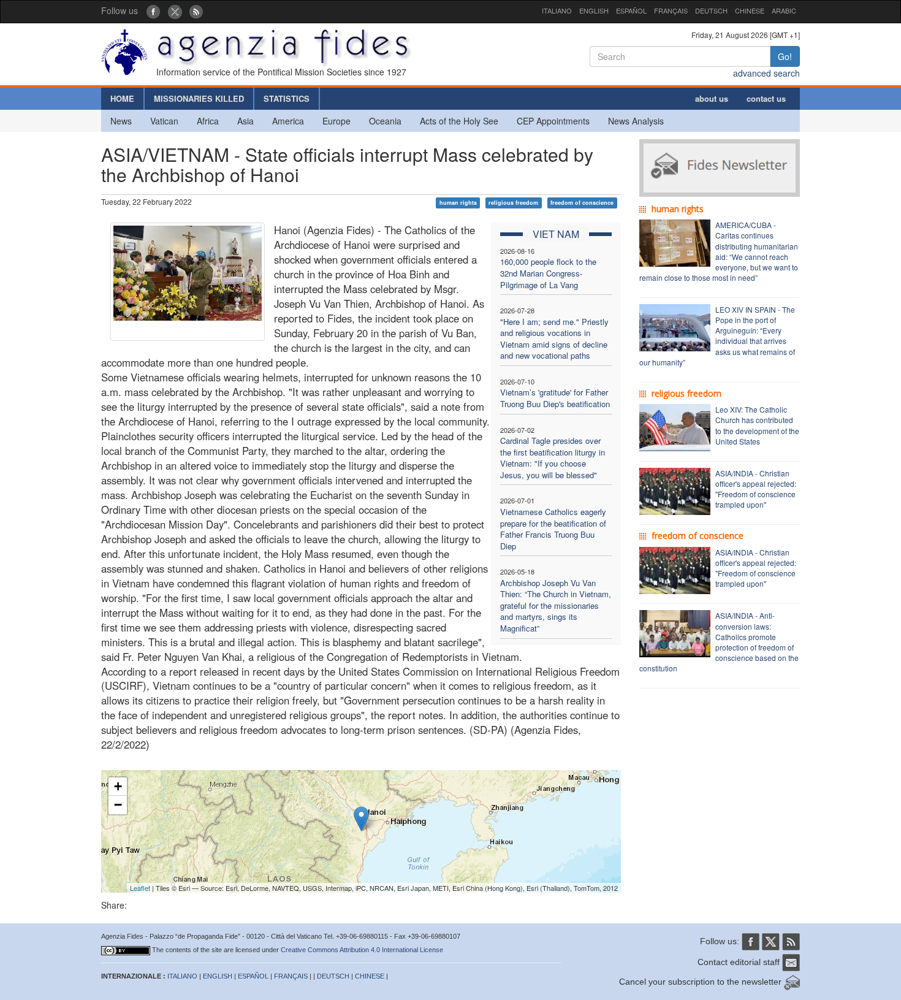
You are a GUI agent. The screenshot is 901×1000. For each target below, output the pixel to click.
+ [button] (118, 786)
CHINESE (749, 10)
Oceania (385, 121)
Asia (245, 121)
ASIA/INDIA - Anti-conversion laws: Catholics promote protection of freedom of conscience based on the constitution (719, 641)
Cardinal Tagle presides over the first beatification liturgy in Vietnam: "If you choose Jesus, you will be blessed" (552, 458)
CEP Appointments (553, 121)
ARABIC (784, 10)
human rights (458, 203)
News (121, 121)
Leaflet (140, 888)
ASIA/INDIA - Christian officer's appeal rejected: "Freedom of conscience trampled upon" (755, 489)
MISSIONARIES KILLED (199, 98)
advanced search (766, 73)
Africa (208, 121)
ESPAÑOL (631, 10)
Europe (336, 121)
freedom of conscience (582, 203)
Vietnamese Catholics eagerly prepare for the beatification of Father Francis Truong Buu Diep (553, 529)
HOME (122, 98)
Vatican (164, 121)
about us (711, 98)
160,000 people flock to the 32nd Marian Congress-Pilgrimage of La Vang (548, 273)
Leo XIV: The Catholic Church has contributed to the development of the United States (757, 425)
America (288, 121)
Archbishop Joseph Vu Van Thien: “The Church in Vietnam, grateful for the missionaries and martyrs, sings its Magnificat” (555, 605)
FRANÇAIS (671, 10)
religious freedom (513, 203)
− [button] (118, 804)
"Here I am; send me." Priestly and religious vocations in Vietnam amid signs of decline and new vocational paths (554, 339)
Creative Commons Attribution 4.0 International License (362, 949)
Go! (785, 56)
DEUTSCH (711, 10)
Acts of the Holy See (459, 121)
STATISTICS (287, 98)
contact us (766, 98)
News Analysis (636, 121)
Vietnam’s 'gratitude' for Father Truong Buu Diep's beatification (555, 398)
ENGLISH (594, 10)
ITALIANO (557, 10)
